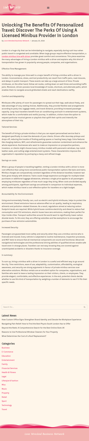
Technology (7, 405)
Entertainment (8, 360)
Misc (4, 385)
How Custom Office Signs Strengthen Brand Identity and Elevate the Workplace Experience (41, 320)
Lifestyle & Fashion (10, 381)
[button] (48, 7)
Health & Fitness (9, 372)
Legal (4, 376)
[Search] (84, 307)
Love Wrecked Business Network (16, 41)
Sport (4, 401)
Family (5, 364)
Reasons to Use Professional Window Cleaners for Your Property (30, 332)
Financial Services (9, 368)
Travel (4, 409)
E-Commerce (7, 352)
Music (4, 389)
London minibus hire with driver (16, 56)
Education (6, 356)
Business (6, 348)
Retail (4, 397)
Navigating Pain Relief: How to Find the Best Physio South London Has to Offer (36, 324)
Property (5, 393)
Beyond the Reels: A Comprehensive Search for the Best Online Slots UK (33, 328)
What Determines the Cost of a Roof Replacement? (24, 336)
